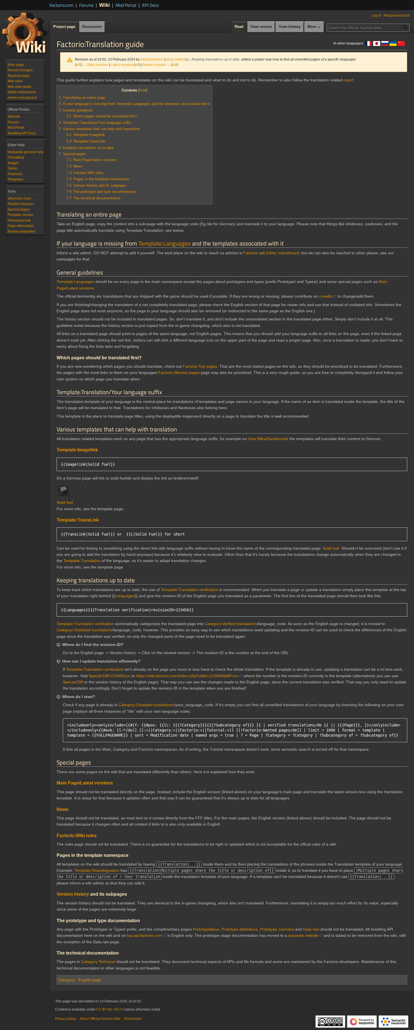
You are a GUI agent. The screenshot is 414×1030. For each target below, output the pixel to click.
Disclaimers (133, 1019)
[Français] (368, 43)
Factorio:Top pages (200, 366)
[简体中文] (401, 43)
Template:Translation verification (189, 589)
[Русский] (384, 43)
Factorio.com (62, 5)
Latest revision (122, 64)
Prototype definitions (239, 929)
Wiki (104, 5)
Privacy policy (65, 1019)
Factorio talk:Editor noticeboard (271, 253)
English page (89, 980)
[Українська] (393, 43)
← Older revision (95, 64)
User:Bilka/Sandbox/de (268, 438)
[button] (314, 27)
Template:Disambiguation (96, 870)
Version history (73, 894)
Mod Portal (125, 5)
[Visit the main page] (24, 32)
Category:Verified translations (231, 623)
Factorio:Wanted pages (179, 372)
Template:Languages (165, 243)
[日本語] (376, 43)
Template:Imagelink (77, 449)
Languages (125, 596)
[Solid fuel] (63, 490)
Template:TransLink (78, 519)
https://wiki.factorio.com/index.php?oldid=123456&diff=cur (187, 676)
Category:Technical (98, 961)
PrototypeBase (206, 929)
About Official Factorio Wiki (100, 1019)
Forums (86, 5)
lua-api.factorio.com (144, 935)
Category (66, 980)
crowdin (326, 296)
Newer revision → (156, 64)
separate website (303, 935)
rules (348, 80)
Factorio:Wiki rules (77, 835)
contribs (179, 59)
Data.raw (311, 929)
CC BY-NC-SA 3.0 (110, 1009)
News (62, 809)
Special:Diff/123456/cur (109, 676)
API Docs (150, 5)
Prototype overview (277, 929)
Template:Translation (82, 560)
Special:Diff (73, 682)
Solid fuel (65, 502)
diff (78, 64)
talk (168, 59)
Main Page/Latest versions (85, 782)
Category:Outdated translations (84, 630)
